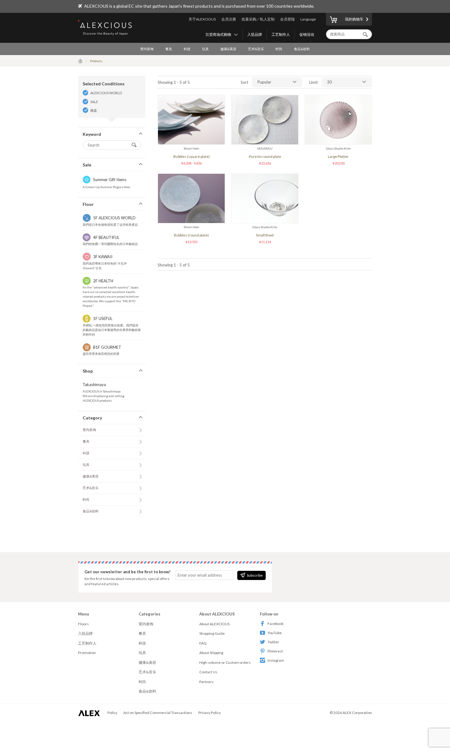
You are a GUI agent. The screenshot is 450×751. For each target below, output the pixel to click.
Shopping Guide (212, 633)
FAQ (203, 643)
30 (329, 82)
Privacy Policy (209, 712)
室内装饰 (147, 49)
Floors (83, 624)
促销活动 (306, 34)
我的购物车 (354, 19)
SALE (94, 102)
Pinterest (275, 651)
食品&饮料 (302, 49)
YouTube (275, 632)
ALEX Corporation (357, 712)
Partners (206, 681)
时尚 (279, 49)
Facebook (275, 623)
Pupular (264, 82)
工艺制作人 (281, 34)
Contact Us (208, 672)
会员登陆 (287, 19)
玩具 (205, 49)
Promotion (87, 652)
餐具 (168, 49)
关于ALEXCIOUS (202, 19)
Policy (112, 712)
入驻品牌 (254, 34)
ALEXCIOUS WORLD (106, 93)
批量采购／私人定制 (258, 19)
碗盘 (93, 110)
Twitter (273, 642)
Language (308, 19)
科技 (187, 49)
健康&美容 (228, 49)
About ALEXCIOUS (214, 624)
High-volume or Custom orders (225, 662)
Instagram (276, 660)
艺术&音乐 (256, 49)
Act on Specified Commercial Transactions (157, 712)
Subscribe (255, 575)
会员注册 (228, 19)
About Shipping (211, 652)
